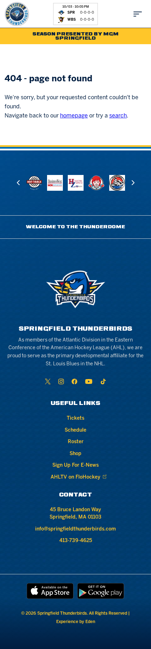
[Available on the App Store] (50, 591)
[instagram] (61, 381)
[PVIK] (117, 183)
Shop (75, 454)
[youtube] (89, 381)
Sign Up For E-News (75, 465)
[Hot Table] (34, 183)
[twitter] (48, 381)
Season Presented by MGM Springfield (76, 36)
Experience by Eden (75, 622)
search (118, 116)
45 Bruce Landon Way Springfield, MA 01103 (75, 514)
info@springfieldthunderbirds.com (75, 529)
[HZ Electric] (76, 183)
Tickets (75, 418)
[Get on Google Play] (100, 591)
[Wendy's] (96, 183)
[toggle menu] (137, 14)
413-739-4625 (75, 541)
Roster (76, 442)
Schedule (75, 430)
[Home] (17, 14)
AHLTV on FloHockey (75, 477)
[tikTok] (103, 381)
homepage (74, 116)
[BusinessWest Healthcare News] (55, 183)
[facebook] (74, 381)
